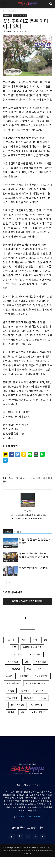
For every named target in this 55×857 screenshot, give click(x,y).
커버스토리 (11, 11)
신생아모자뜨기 (41, 676)
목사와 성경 (13, 661)
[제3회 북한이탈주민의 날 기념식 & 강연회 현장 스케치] (10, 557)
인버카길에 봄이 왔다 (41, 478)
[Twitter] (35, 836)
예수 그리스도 (13, 683)
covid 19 (10, 639)
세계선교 (24, 676)
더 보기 (17, 532)
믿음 (27, 661)
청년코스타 (28, 697)
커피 (23, 712)
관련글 (8, 532)
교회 (46, 639)
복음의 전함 (41, 661)
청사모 (43, 697)
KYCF (23, 639)
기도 (14, 647)
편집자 (10, 31)
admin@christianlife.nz (30, 816)
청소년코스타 (37, 705)
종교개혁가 (40, 690)
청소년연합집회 (17, 705)
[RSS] (28, 836)
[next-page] (9, 582)
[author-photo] (28, 506)
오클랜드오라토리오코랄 (36, 683)
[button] (5, 4)
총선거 (11, 712)
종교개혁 (25, 690)
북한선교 (16, 668)
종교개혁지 (12, 697)
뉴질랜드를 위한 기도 (32, 647)
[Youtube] (43, 836)
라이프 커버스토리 (20, 16)
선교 (29, 668)
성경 (40, 668)
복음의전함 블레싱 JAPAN (33, 567)
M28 (35, 639)
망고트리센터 (35, 654)
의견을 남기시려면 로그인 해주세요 (27, 601)
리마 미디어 (17, 654)
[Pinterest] (20, 836)
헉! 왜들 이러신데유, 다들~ (14, 480)
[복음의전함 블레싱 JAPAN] (10, 571)
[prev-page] (5, 582)
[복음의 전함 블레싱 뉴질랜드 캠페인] (10, 543)
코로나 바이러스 (39, 712)
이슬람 (11, 690)
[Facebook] (12, 836)
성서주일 (9, 676)
